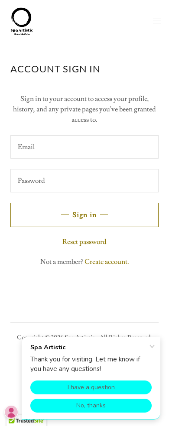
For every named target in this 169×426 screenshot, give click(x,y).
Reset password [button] (84, 241)
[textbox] (84, 147)
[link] (22, 20)
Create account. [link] (106, 261)
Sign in (84, 215)
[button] (157, 20)
